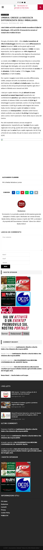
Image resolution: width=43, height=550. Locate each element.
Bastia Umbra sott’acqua (20, 375)
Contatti (3, 507)
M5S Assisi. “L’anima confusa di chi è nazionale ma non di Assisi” (24, 393)
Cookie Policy (5, 513)
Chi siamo (4, 501)
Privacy (3, 510)
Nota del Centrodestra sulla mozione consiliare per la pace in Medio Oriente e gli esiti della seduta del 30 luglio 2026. (21, 369)
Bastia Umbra (5, 14)
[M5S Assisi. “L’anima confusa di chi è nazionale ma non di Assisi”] (5, 394)
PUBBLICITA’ (4, 515)
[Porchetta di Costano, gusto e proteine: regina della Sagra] (5, 405)
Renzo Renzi (5, 375)
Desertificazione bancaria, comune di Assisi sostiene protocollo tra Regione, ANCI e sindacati (26, 415)
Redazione (5, 23)
